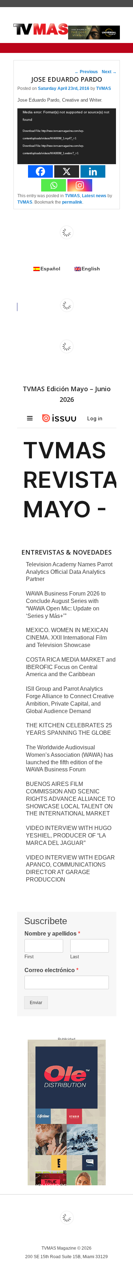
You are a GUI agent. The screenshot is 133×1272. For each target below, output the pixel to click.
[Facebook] (40, 171)
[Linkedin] (93, 171)
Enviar (36, 1002)
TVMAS (103, 88)
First (29, 956)
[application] (66, 136)
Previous (86, 71)
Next (109, 71)
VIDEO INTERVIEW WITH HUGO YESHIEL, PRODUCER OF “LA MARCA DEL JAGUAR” (68, 835)
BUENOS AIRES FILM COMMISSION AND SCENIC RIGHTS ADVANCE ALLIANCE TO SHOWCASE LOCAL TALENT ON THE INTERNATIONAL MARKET (70, 798)
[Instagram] (79, 185)
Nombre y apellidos (52, 934)
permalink (72, 202)
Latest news (94, 195)
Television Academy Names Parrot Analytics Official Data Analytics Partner (69, 571)
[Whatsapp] (53, 185)
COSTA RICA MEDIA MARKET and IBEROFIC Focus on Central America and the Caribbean (71, 667)
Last (74, 956)
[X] (66, 171)
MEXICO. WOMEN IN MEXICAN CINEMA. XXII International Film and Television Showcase (67, 637)
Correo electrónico (51, 970)
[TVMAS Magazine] (40, 29)
